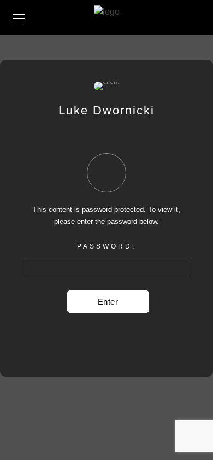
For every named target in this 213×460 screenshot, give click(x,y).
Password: (106, 246)
